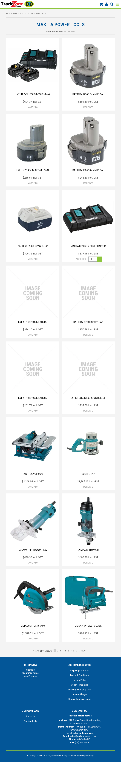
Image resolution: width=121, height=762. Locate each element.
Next (83, 651)
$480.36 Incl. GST (33, 557)
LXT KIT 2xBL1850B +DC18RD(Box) (88, 398)
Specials (30, 670)
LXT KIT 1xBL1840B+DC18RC (32, 322)
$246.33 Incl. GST (88, 177)
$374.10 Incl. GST (33, 329)
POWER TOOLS (17, 14)
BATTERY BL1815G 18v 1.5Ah (88, 322)
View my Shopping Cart (79, 689)
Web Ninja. (89, 756)
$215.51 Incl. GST (33, 177)
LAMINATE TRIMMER (88, 550)
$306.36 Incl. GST (33, 253)
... (79, 651)
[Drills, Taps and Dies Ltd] (17, 4)
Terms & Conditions (79, 675)
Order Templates (79, 685)
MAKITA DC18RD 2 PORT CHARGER (88, 246)
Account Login (79, 694)
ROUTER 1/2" (88, 474)
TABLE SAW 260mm (33, 474)
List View (71, 32)
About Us (30, 716)
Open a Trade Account (79, 699)
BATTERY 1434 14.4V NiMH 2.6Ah (32, 170)
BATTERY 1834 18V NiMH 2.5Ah (88, 170)
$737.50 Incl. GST (88, 405)
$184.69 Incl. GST (88, 101)
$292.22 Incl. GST (88, 633)
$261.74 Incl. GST (33, 405)
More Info (33, 107)
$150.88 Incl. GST (88, 329)
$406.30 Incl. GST (88, 557)
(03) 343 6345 (83, 739)
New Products (30, 676)
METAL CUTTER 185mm (33, 626)
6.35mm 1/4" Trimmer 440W (33, 550)
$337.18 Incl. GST (88, 253)
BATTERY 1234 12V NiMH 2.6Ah (88, 94)
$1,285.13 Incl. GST (88, 481)
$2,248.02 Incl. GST (33, 481)
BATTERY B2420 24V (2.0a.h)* (33, 246)
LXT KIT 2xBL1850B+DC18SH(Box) (33, 94)
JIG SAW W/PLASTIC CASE (88, 626)
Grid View (58, 32)
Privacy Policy (79, 680)
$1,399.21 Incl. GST (33, 633)
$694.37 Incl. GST (33, 101)
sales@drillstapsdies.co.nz (83, 736)
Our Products (30, 721)
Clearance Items (30, 673)
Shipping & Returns (79, 670)
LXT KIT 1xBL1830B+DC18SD (32, 398)
